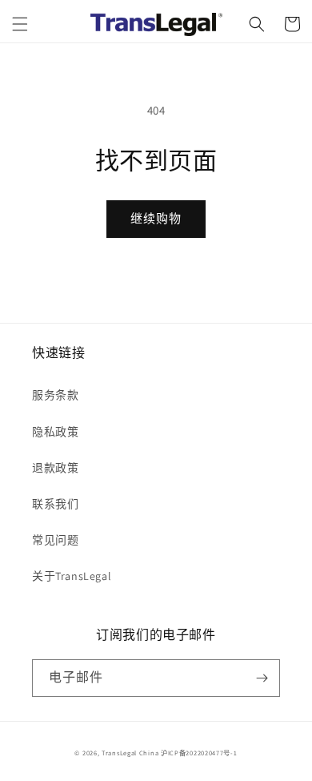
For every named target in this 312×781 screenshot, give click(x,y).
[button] (20, 24)
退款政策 (55, 468)
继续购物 (156, 218)
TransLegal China (130, 752)
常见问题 (55, 540)
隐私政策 (55, 432)
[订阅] (261, 678)
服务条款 (55, 395)
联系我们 (55, 504)
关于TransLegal (71, 576)
